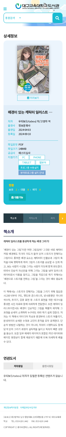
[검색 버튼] (57, 18)
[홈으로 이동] (37, 6)
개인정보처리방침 (11, 407)
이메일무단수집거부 (28, 407)
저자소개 (33, 218)
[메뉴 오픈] (62, 218)
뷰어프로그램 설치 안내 (32, 172)
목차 (53, 218)
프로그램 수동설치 (29, 167)
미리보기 (34, 97)
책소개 (13, 218)
